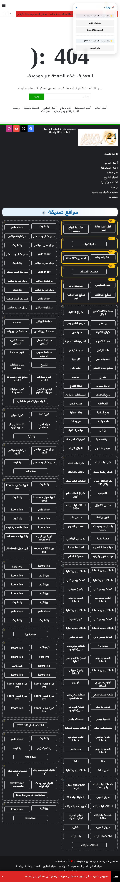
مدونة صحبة (103, 439)
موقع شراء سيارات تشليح (17, 378)
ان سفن (102, 323)
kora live (17, 566)
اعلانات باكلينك (89, 845)
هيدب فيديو (75, 403)
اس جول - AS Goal (17, 548)
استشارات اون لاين (75, 394)
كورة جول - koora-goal (44, 499)
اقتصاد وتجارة (31, 107)
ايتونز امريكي (75, 589)
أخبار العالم (101, 107)
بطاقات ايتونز (76, 718)
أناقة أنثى (75, 367)
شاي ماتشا (103, 770)
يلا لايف (31, 436)
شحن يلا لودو (102, 706)
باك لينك (76, 836)
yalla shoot (17, 227)
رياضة (16, 107)
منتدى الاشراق (103, 505)
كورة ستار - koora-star (17, 487)
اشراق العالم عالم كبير (75, 494)
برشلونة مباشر (17, 236)
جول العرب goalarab (44, 425)
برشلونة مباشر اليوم (17, 452)
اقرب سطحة (17, 352)
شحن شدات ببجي (103, 694)
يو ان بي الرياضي (75, 538)
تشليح (44, 364)
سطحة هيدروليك (17, 331)
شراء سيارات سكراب (17, 366)
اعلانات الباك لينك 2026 (76, 507)
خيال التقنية (103, 332)
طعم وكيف (103, 421)
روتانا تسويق (103, 385)
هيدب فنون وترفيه (102, 556)
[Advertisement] (60, 27)
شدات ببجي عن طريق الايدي (76, 647)
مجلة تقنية (103, 538)
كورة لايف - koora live (44, 685)
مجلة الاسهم (103, 341)
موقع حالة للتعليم (103, 547)
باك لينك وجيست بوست (103, 528)
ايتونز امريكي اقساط (75, 672)
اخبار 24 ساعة (76, 547)
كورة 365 (44, 414)
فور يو (75, 682)
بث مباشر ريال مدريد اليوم (17, 425)
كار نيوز (76, 358)
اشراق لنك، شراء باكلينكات (103, 482)
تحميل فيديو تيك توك (17, 772)
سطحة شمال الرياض (44, 342)
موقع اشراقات (103, 294)
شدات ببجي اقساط (103, 570)
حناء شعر (76, 748)
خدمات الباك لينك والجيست (103, 785)
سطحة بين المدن (44, 331)
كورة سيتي (17, 415)
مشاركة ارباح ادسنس (75, 229)
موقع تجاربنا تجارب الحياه (76, 816)
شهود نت (76, 421)
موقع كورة (31, 634)
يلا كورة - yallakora (17, 536)
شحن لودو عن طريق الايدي (76, 708)
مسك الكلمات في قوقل (103, 312)
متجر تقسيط (76, 619)
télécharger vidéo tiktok (30, 795)
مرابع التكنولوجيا (76, 323)
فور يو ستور (76, 636)
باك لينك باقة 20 (76, 797)
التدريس (103, 492)
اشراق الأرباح (76, 448)
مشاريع (76, 827)
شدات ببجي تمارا (76, 571)
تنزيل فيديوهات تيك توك (44, 784)
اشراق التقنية (75, 312)
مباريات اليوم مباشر (44, 236)
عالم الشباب (89, 244)
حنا (103, 761)
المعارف (103, 403)
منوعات (45, 111)
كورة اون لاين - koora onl (44, 538)
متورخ (102, 376)
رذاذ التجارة (76, 412)
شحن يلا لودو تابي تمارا (76, 659)
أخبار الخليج (49, 107)
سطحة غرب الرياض (17, 342)
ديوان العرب (103, 827)
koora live (17, 509)
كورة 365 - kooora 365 (44, 550)
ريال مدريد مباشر (44, 245)
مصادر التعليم (76, 526)
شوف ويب (76, 332)
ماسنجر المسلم (89, 271)
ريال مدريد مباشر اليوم (44, 451)
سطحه (17, 322)
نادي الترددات (102, 394)
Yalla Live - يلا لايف (17, 527)
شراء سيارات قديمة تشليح (30, 401)
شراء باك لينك (103, 462)
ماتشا (76, 761)
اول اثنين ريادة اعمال (103, 228)
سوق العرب (103, 797)
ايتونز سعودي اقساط (103, 599)
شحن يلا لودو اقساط (75, 599)
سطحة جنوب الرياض (44, 354)
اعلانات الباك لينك (76, 480)
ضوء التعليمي (102, 284)
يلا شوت (44, 226)
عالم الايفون (103, 350)
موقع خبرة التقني (103, 367)
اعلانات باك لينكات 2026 (30, 725)
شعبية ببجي (103, 718)
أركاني (102, 430)
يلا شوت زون (44, 748)
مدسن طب (76, 517)
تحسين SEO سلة (76, 258)
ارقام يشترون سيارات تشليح (44, 390)
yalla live (30, 471)
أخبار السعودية (82, 107)
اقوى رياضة (102, 517)
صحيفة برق (76, 285)
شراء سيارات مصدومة (17, 390)
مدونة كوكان (76, 350)
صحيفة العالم (76, 556)
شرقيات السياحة (75, 439)
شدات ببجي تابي (75, 580)
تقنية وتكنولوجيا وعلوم (66, 111)
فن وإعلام (65, 107)
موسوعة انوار (102, 448)
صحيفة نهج (103, 358)
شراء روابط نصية (102, 471)
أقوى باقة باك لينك (76, 806)
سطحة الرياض (44, 321)
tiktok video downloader (17, 784)
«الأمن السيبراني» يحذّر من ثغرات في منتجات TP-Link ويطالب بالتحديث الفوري (68, 876)
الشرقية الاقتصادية (76, 341)
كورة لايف (44, 575)
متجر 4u (103, 645)
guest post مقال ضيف (75, 786)
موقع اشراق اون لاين (76, 296)
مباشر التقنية (75, 430)
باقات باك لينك (76, 471)
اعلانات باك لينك (103, 836)
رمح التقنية (103, 412)
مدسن (76, 376)
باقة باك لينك (102, 257)
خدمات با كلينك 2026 (103, 816)
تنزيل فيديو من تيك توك (44, 771)
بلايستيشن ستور (102, 727)
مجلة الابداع (75, 385)
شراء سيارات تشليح (44, 378)
